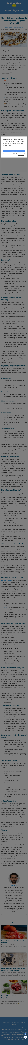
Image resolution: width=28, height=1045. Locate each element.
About (4, 1022)
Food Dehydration (5, 9)
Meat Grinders (16, 10)
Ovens (11, 11)
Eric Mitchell (14, 885)
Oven (5, 607)
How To (23, 9)
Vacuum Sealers (8, 10)
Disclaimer (22, 1022)
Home (6, 27)
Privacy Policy (15, 1022)
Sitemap (14, 1024)
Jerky (13, 9)
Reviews (17, 9)
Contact (9, 1022)
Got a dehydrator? (7, 580)
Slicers (22, 10)
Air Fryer (17, 11)
